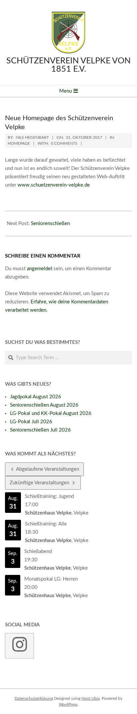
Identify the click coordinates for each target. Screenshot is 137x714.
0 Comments (64, 143)
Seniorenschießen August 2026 (44, 405)
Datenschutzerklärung (34, 698)
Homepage (19, 143)
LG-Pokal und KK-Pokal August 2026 (50, 413)
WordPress (68, 704)
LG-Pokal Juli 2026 (31, 421)
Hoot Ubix (90, 698)
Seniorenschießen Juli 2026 (40, 430)
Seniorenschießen (50, 223)
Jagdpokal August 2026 (35, 396)
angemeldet (39, 268)
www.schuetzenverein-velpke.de (54, 185)
